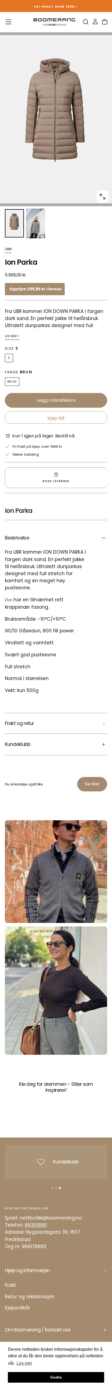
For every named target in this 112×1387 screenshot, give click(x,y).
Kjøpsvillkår (17, 1307)
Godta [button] (56, 1377)
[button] (8, 21)
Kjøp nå (56, 418)
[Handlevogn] (104, 22)
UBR (8, 249)
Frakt (10, 1285)
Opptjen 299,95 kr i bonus (35, 289)
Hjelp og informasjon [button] (27, 1270)
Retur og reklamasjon (30, 1296)
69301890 (36, 1225)
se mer (92, 784)
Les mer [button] (24, 1363)
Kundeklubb (66, 1162)
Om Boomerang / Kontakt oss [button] (38, 1330)
